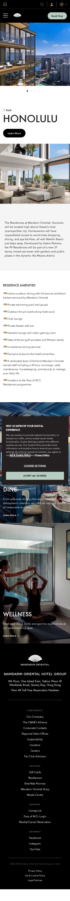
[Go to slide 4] (38, 91)
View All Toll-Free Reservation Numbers (35, 690)
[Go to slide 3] (35, 91)
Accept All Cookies (34, 475)
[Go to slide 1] (27, 91)
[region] (35, 450)
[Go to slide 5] (42, 91)
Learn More (14, 133)
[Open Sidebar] (5, 16)
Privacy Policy (42, 455)
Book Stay (57, 16)
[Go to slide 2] (31, 91)
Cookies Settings (35, 465)
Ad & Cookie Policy (20, 455)
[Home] (17, 16)
